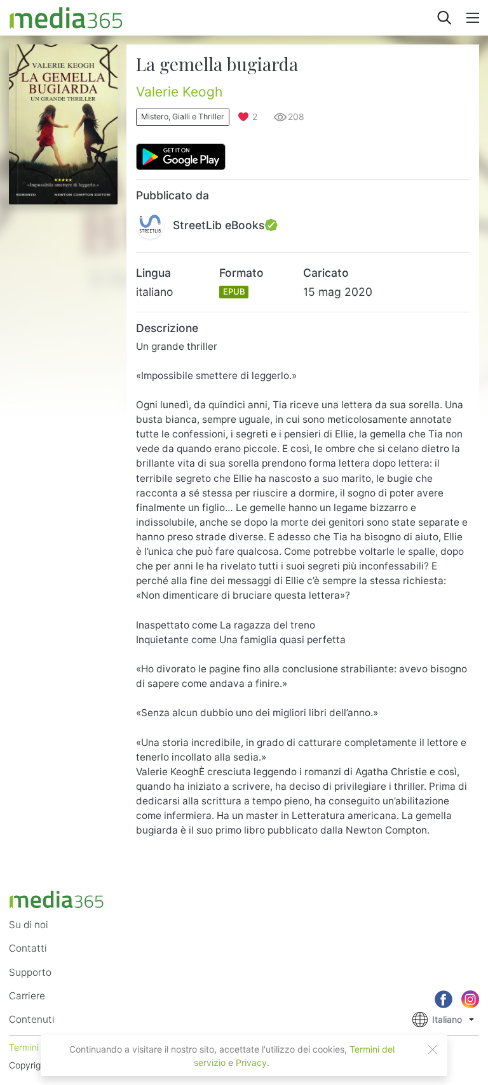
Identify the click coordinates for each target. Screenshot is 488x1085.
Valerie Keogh (179, 92)
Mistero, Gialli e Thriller (182, 116)
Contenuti (32, 1019)
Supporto (30, 972)
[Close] (433, 1049)
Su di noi (28, 925)
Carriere (27, 996)
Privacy (251, 1062)
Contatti (28, 948)
